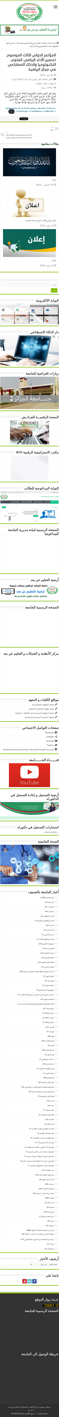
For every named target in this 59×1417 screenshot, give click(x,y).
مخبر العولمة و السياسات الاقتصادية (43, 1137)
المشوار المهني (50, 976)
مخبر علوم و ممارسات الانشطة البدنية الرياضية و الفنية (38, 1161)
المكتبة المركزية (49, 985)
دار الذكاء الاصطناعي (48, 1059)
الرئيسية (54, 43)
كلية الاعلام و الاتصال (47, 1082)
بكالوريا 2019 (49, 1017)
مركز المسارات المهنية (48, 1179)
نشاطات (51, 1225)
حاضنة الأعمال (49, 1050)
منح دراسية (51, 1211)
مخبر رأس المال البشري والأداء (45, 1142)
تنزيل (11, 111)
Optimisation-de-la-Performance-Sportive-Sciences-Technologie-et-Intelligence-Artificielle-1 (30, 109)
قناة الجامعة (50, 1077)
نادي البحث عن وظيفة (47, 1216)
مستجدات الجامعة (48, 1188)
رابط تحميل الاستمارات (50, 832)
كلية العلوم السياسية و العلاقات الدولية (43, 1091)
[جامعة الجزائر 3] (29, 12)
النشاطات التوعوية (48, 999)
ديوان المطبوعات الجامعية (46, 1068)
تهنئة (52, 1036)
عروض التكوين (49, 1073)
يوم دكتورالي (50, 1248)
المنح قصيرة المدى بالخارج (46, 990)
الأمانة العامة (50, 930)
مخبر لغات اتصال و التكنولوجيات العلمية (42, 1165)
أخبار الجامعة (46, 43)
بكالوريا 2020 (49, 1022)
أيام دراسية (51, 902)
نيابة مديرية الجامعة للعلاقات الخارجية (42, 1230)
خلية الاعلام (50, 1054)
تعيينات (51, 1031)
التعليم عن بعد (50, 948)
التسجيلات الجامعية (48, 943)
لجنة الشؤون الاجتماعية (47, 1096)
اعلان (54, 260)
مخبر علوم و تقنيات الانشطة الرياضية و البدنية (40, 1156)
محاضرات (51, 1119)
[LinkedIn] (29, 1281)
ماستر (52, 1105)
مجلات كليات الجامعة (47, 1114)
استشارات (51, 911)
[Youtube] (24, 1281)
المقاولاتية (51, 980)
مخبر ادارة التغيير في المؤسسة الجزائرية (43, 1128)
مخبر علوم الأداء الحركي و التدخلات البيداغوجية (40, 1147)
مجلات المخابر (50, 1110)
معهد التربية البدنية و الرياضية (45, 1193)
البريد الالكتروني (49, 934)
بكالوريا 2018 (49, 1013)
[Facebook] (34, 1281)
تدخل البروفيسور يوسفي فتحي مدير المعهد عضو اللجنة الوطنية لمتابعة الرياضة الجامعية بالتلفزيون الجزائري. (19, 135)
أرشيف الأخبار (53, 1264)
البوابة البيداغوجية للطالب (46, 939)
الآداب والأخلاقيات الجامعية (45, 920)
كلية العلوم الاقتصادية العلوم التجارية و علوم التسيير (39, 1087)
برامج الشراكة (50, 1008)
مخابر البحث (50, 1124)
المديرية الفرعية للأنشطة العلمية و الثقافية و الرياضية (38, 971)
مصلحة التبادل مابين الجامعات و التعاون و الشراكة (39, 1234)
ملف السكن (50, 1202)
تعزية (54, 180)
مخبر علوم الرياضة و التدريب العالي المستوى (41, 1151)
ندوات (52, 1221)
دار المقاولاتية (50, 1064)
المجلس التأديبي (49, 967)
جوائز (52, 1045)
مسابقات (51, 1184)
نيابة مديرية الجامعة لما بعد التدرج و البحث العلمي (39, 1239)
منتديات (51, 1207)
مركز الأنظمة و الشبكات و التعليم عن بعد (24, 1407)
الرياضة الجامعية (49, 953)
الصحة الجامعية (49, 957)
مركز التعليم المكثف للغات (46, 1174)
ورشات (52, 1244)
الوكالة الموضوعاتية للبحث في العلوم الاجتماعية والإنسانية (37, 1004)
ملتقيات (39, 84)
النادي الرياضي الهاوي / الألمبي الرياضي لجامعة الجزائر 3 (37, 994)
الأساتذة (51, 925)
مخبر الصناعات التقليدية (47, 1133)
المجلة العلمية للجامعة (47, 962)
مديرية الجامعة (49, 1170)
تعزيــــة (52, 1027)
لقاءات (52, 1101)
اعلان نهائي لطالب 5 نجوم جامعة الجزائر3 (40, 220)
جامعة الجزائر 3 (49, 1040)
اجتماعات (51, 906)
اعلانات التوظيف (49, 916)
